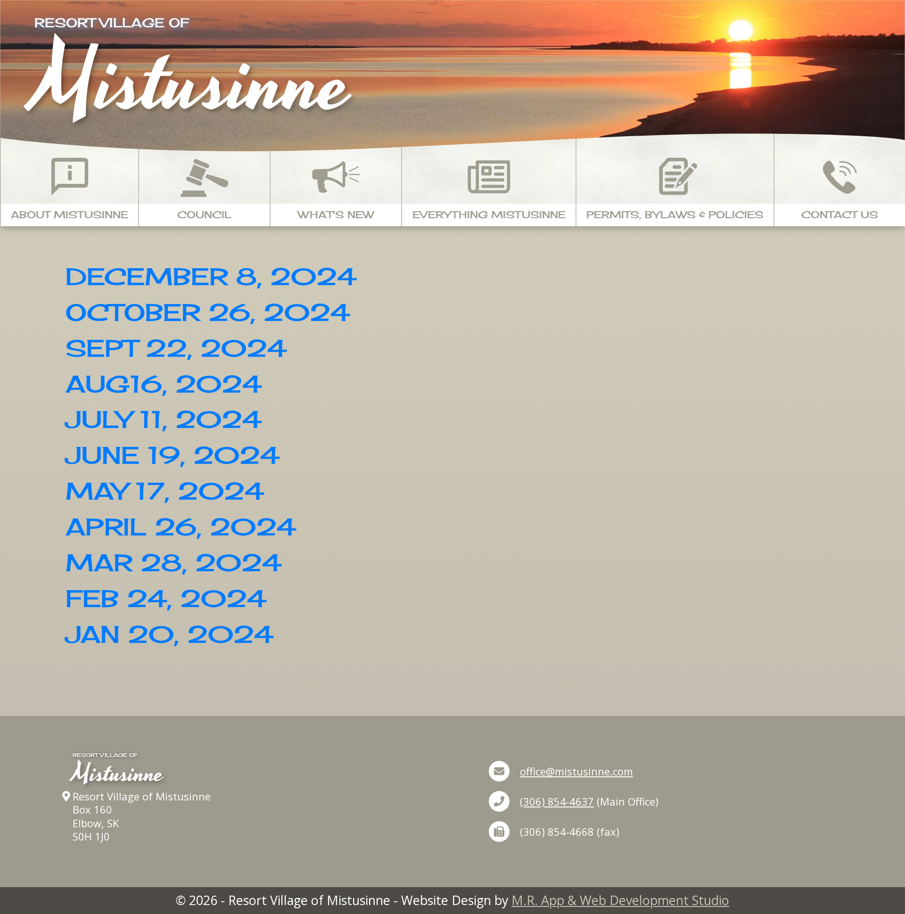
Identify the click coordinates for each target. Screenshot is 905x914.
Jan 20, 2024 (169, 634)
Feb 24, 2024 (166, 598)
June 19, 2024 (173, 455)
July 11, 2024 (164, 419)
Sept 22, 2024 (176, 348)
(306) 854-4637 (557, 801)
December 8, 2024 (211, 276)
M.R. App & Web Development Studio (620, 900)
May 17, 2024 (165, 491)
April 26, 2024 (181, 526)
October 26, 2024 (208, 312)
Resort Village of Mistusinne (142, 796)
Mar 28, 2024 (173, 562)
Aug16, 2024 (164, 384)
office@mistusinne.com (576, 771)
